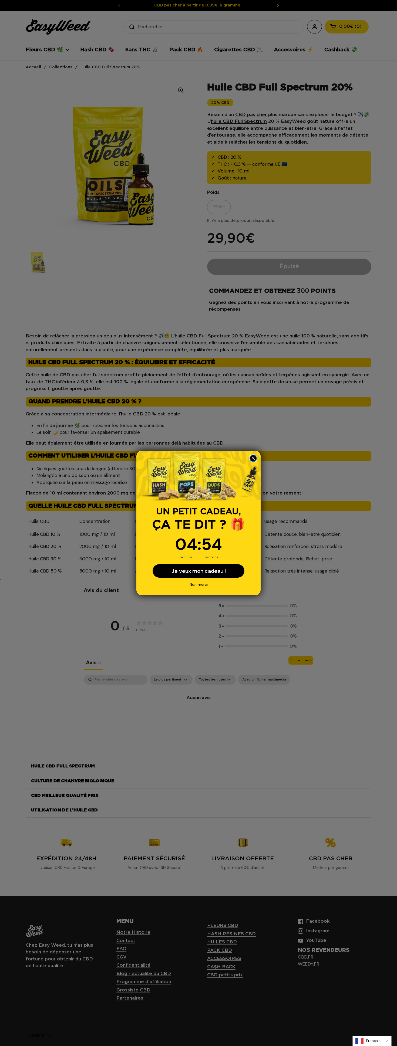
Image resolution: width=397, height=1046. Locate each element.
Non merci (199, 584)
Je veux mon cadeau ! (198, 570)
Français (373, 1040)
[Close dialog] (253, 458)
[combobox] (372, 1041)
